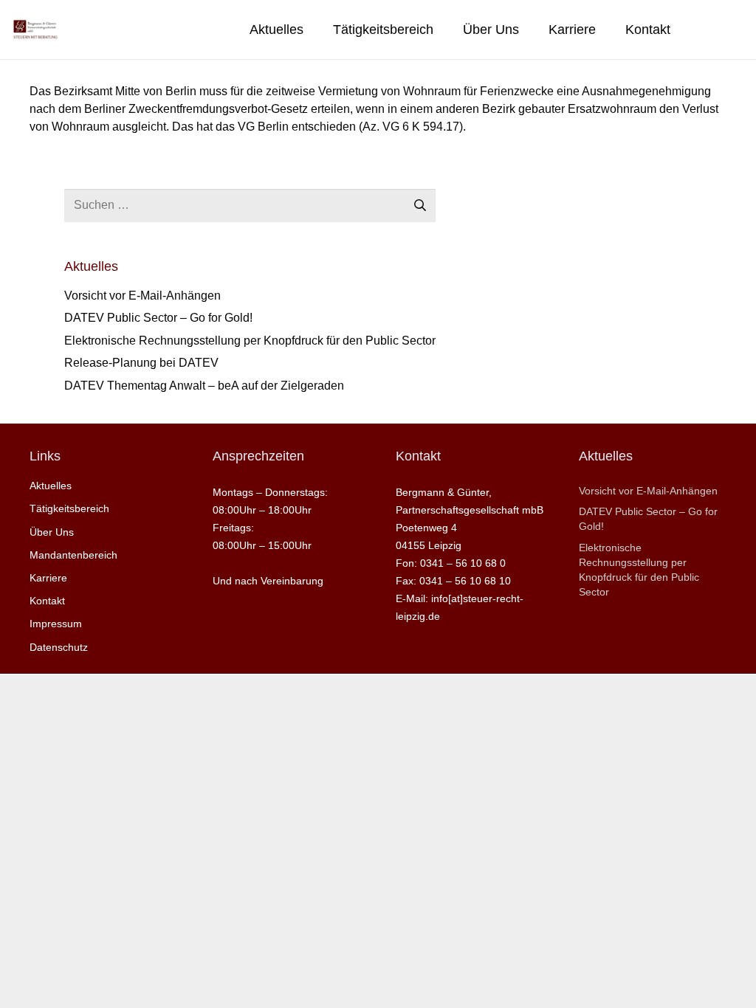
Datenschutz (59, 647)
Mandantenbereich (73, 555)
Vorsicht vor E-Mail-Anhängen (142, 295)
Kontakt (47, 601)
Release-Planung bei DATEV (141, 362)
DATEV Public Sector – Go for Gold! (158, 317)
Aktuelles (51, 485)
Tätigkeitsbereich (69, 508)
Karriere (48, 578)
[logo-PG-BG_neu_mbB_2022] (35, 29)
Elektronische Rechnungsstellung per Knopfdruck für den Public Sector (250, 340)
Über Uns (52, 532)
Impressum (56, 623)
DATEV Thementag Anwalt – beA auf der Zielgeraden (204, 385)
